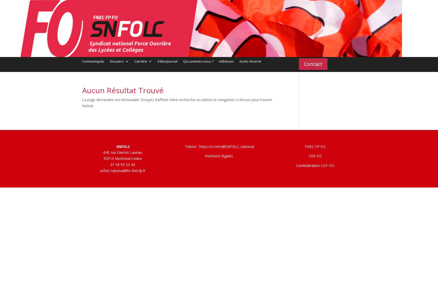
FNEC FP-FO (315, 146)
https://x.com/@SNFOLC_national (226, 146)
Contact (313, 64)
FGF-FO (315, 156)
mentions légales (219, 156)
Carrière (140, 62)
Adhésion (226, 62)
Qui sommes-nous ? (198, 62)
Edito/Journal (167, 62)
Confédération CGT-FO (315, 165)
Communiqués (93, 62)
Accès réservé (250, 62)
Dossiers (117, 62)
